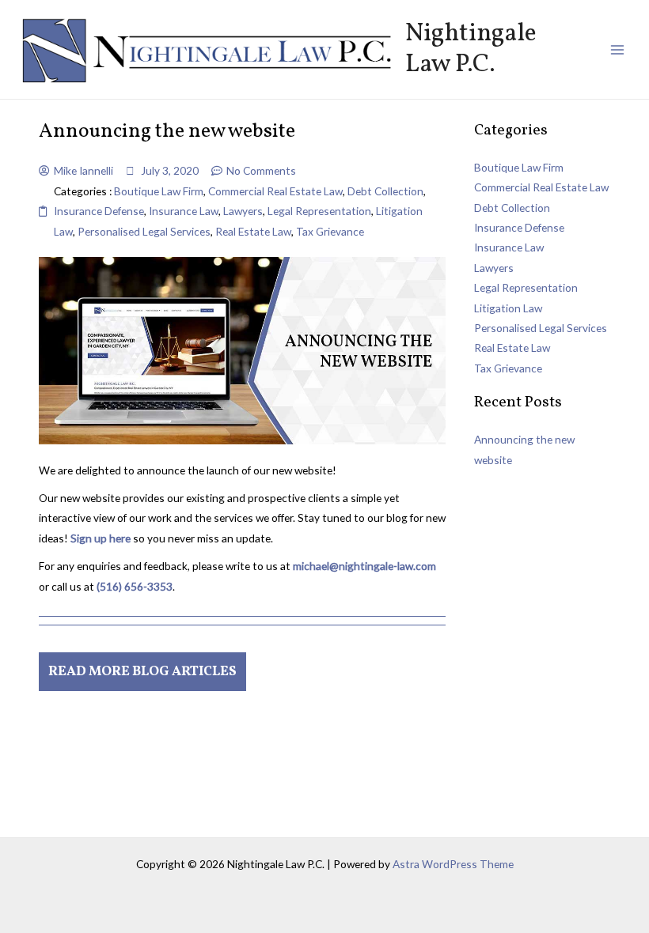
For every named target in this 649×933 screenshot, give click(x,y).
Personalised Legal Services (144, 231)
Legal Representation (319, 210)
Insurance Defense (99, 210)
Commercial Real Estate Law (275, 191)
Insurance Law (183, 210)
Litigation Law (508, 308)
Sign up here (100, 538)
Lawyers (243, 210)
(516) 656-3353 (135, 586)
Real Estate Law (253, 231)
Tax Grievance (330, 231)
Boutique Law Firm (158, 191)
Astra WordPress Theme (453, 864)
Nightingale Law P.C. (471, 49)
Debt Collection (385, 191)
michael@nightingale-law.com (364, 565)
